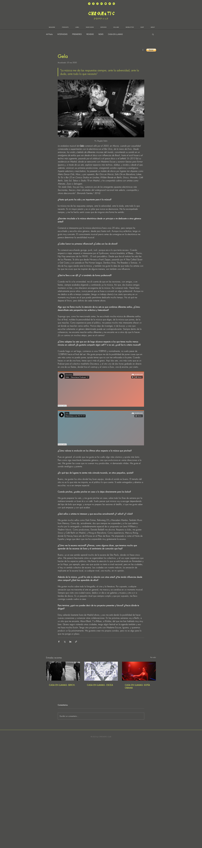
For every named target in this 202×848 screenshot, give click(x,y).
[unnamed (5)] (109, 3)
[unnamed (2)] (89, 3)
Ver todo (153, 657)
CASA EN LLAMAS (115, 34)
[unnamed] (114, 3)
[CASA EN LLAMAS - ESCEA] (101, 671)
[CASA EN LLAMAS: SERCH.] (63, 671)
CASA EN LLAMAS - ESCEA (100, 685)
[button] (153, 34)
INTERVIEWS (62, 34)
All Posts (49, 34)
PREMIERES (77, 34)
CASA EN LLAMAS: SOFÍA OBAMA (137, 686)
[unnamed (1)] (105, 3)
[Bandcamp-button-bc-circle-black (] (101, 3)
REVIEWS (90, 34)
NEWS (100, 34)
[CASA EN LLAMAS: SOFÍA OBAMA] (139, 671)
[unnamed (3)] (97, 3)
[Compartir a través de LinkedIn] (70, 642)
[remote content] (101, 389)
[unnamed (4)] (93, 3)
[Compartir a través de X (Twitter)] (64, 642)
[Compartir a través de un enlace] (76, 642)
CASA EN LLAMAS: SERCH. (62, 685)
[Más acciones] (142, 49)
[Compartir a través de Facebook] (59, 642)
